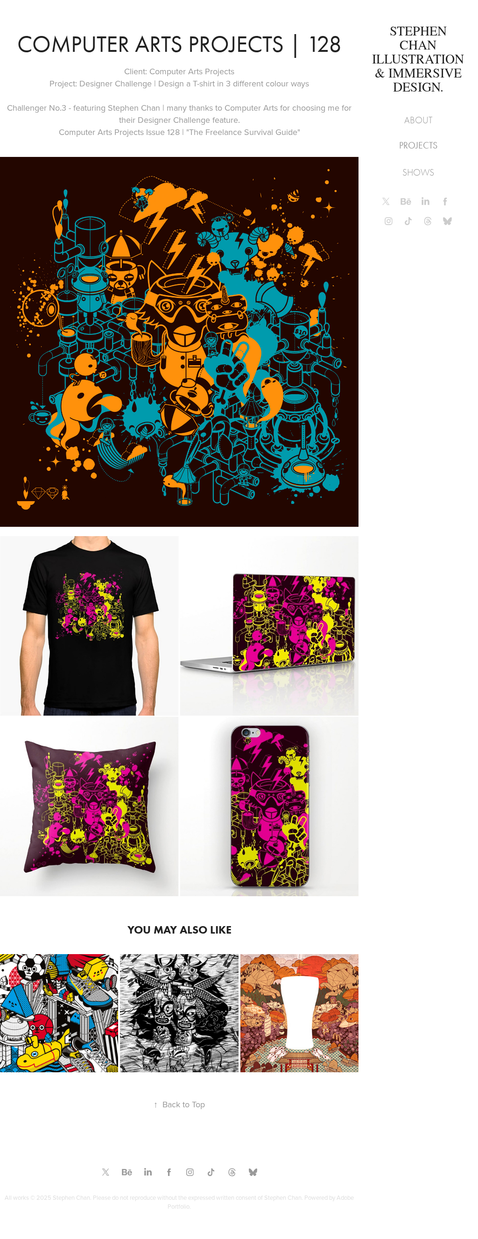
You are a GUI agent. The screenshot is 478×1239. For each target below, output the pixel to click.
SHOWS (418, 172)
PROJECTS (418, 145)
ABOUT (418, 120)
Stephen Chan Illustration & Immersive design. (419, 58)
